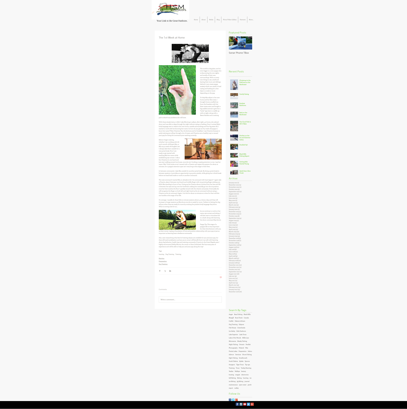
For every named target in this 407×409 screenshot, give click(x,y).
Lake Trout (242, 334)
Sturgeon (232, 365)
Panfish (248, 344)
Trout (238, 368)
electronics (245, 375)
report (231, 388)
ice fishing (232, 381)
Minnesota (232, 341)
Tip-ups (247, 365)
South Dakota (233, 361)
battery (243, 371)
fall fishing (232, 378)
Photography (233, 348)
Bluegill (231, 318)
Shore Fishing (247, 354)
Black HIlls (247, 314)
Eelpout (241, 324)
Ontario (241, 344)
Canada (246, 318)
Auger (231, 314)
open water (242, 385)
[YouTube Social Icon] (244, 404)
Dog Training (169, 254)
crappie (237, 375)
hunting (161, 254)
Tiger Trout (240, 365)
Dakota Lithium (240, 321)
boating (231, 375)
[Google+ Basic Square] (236, 400)
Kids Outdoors (241, 331)
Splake (241, 361)
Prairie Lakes (233, 351)
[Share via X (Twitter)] (165, 271)
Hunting (161, 258)
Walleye (237, 371)
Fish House (232, 328)
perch (250, 385)
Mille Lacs (245, 338)
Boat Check (239, 318)
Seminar (238, 354)
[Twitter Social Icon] (248, 404)
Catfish (231, 321)
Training (178, 254)
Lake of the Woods (235, 338)
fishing (239, 378)
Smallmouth (243, 358)
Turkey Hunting (246, 368)
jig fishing (240, 381)
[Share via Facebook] (160, 271)
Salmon (231, 354)
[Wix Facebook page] (237, 404)
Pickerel (241, 348)
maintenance (233, 385)
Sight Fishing (233, 358)
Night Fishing (233, 344)
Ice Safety (232, 331)
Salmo (250, 351)
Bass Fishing (238, 314)
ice (250, 378)
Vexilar (231, 371)
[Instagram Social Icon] (241, 404)
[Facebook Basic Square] (230, 400)
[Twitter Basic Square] (233, 400)
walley (236, 388)
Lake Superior (233, 334)
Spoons (247, 361)
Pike (246, 348)
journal (247, 381)
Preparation (163, 261)
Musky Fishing (242, 341)
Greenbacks (241, 328)
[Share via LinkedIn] (170, 271)
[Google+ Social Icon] (252, 404)
